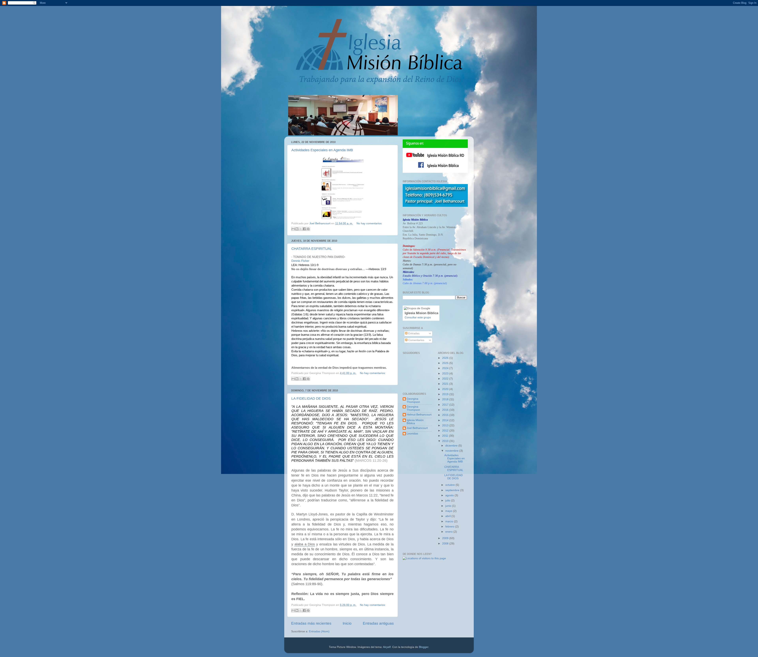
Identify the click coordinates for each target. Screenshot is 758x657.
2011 (445, 435)
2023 (445, 373)
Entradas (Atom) (319, 631)
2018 (445, 399)
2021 (445, 383)
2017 (445, 404)
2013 (445, 425)
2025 (445, 363)
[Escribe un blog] (297, 229)
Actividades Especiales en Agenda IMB (322, 150)
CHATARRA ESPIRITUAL (311, 249)
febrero (450, 526)
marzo (449, 521)
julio (448, 500)
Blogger (423, 647)
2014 (445, 420)
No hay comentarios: (369, 223)
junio (448, 505)
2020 (445, 389)
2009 (445, 538)
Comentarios (415, 340)
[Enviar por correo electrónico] (293, 229)
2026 (445, 357)
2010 (445, 441)
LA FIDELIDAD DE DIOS (311, 398)
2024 (445, 368)
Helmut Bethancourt (419, 414)
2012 (445, 430)
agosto (450, 495)
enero (449, 531)
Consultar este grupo (418, 317)
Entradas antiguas (378, 623)
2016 (445, 409)
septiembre (452, 490)
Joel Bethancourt (417, 428)
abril (448, 516)
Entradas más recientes (311, 623)
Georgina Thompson (413, 400)
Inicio (347, 623)
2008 (445, 543)
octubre (450, 484)
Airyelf (387, 647)
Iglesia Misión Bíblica (415, 422)
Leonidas (412, 433)
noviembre (452, 450)
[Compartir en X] (301, 229)
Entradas (413, 333)
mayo (449, 510)
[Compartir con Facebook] (304, 229)
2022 (445, 378)
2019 (445, 394)
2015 (445, 415)
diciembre (451, 445)
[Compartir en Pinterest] (308, 229)
